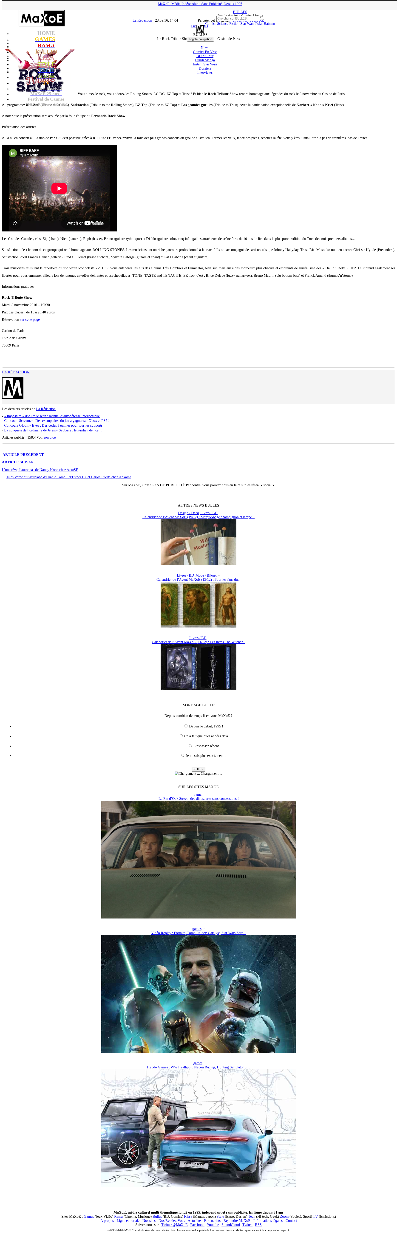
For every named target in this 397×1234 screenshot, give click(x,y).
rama (197, 794)
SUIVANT (19, 462)
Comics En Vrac (205, 52)
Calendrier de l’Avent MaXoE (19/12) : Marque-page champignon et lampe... (198, 517)
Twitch (247, 1225)
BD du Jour (204, 56)
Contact (291, 1221)
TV (315, 1216)
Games (89, 1216)
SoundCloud (230, 1225)
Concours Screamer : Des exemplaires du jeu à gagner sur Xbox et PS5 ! (56, 421)
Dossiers (205, 68)
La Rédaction (16, 372)
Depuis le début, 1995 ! (206, 726)
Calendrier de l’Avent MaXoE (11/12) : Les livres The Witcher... (198, 642)
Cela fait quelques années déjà (206, 736)
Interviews (205, 72)
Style (220, 1216)
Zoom (284, 1216)
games (196, 929)
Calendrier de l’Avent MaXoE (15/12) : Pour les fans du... (198, 579)
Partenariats (212, 1221)
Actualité (194, 1221)
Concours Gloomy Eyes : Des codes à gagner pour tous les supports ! (54, 425)
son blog (50, 437)
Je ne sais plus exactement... (206, 756)
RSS (258, 1225)
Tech (251, 1216)
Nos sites (149, 1221)
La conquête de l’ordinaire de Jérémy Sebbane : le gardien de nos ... (53, 430)
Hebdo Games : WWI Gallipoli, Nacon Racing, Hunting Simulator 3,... (198, 1067)
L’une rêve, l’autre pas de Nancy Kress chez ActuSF (40, 470)
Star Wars (247, 23)
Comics (210, 23)
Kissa (188, 1216)
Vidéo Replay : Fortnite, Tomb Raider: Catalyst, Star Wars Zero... (198, 933)
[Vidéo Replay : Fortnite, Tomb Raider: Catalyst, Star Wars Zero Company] (198, 1052)
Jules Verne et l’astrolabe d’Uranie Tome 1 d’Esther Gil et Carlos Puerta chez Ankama (68, 477)
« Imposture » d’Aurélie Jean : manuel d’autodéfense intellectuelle (52, 416)
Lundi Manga (205, 60)
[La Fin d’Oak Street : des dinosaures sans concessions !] (198, 917)
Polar (259, 23)
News (205, 48)
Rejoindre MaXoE (237, 1221)
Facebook (197, 1225)
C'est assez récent (206, 746)
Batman (269, 23)
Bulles (157, 1216)
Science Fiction (228, 23)
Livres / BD (209, 513)
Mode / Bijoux (206, 575)
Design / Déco (188, 513)
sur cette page (30, 319)
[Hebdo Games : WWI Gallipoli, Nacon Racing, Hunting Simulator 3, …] (198, 1186)
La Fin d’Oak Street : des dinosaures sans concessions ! (199, 798)
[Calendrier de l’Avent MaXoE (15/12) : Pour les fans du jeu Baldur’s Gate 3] (198, 626)
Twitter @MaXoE (174, 1225)
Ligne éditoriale (128, 1221)
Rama (118, 1216)
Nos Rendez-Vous (172, 1221)
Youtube (213, 1225)
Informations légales (268, 1221)
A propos (107, 1221)
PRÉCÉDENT (23, 454)
